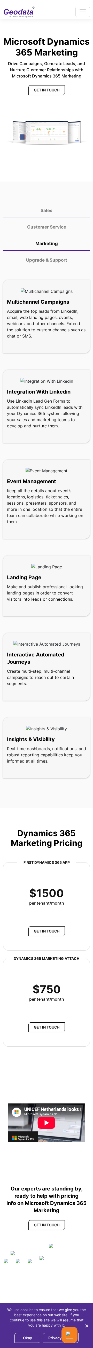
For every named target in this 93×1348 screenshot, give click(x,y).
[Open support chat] (69, 1335)
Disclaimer (18, 1294)
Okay (27, 1338)
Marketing (46, 243)
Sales (46, 210)
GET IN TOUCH (46, 90)
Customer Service (46, 227)
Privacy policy (60, 1338)
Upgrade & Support (46, 260)
